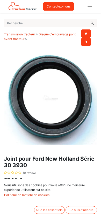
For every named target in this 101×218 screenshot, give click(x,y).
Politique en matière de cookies (26, 195)
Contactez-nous (58, 6)
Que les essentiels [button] (49, 210)
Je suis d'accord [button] (81, 210)
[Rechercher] (92, 23)
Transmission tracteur (19, 34)
